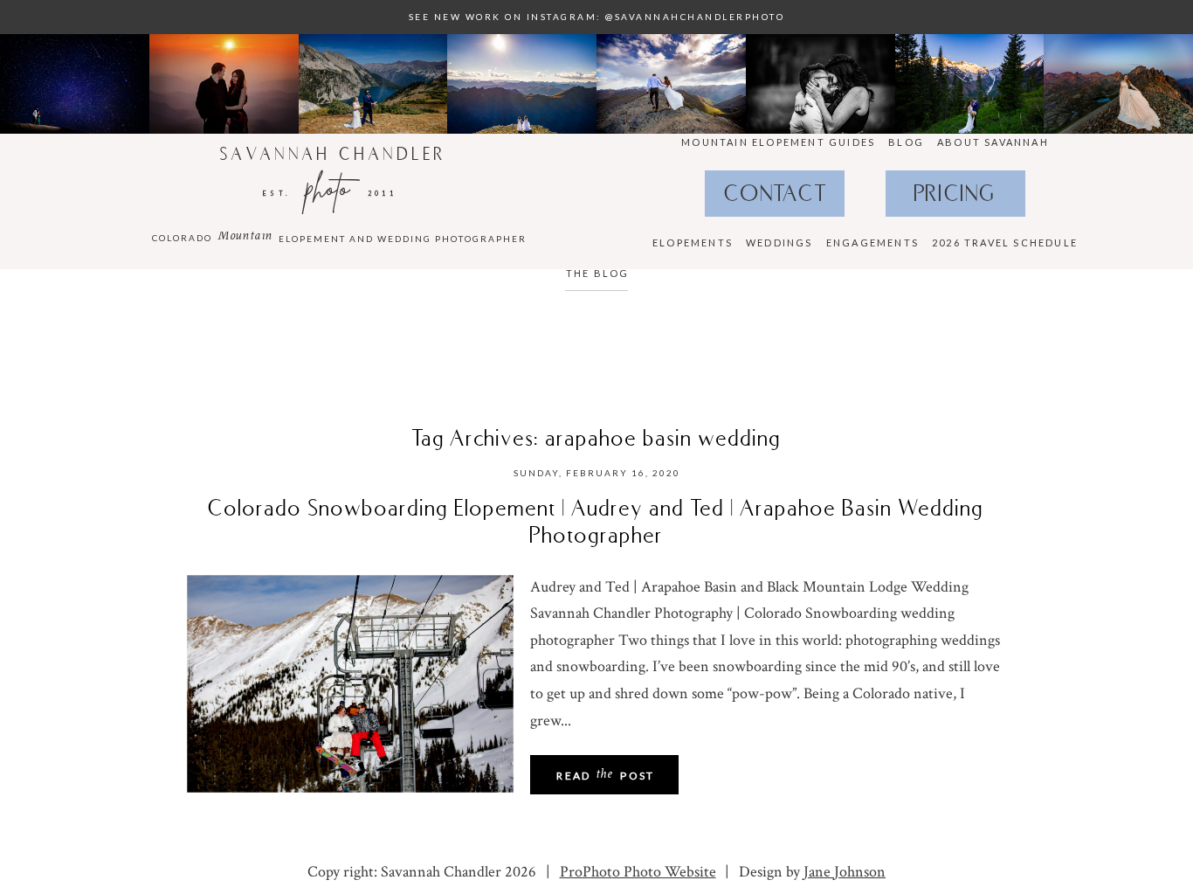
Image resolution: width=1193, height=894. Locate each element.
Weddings (779, 242)
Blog (906, 142)
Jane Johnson (844, 872)
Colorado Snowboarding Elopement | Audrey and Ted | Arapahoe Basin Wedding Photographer (596, 521)
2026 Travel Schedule (1005, 242)
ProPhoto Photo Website (638, 872)
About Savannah (993, 142)
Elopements (692, 242)
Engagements (872, 242)
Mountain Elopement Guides (778, 142)
